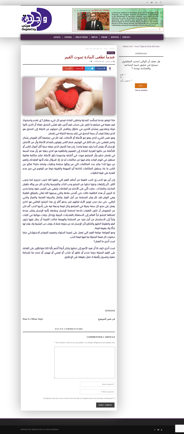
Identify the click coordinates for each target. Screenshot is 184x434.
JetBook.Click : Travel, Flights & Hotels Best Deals (141, 46)
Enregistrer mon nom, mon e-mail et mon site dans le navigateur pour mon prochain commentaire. (78, 398)
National (112, 48)
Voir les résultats (141, 90)
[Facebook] (147, 2)
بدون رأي (125, 80)
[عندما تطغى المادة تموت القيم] (69, 96)
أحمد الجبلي (109, 61)
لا (121, 77)
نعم (122, 74)
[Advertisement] (69, 289)
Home (106, 48)
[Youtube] (156, 2)
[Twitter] (151, 2)
